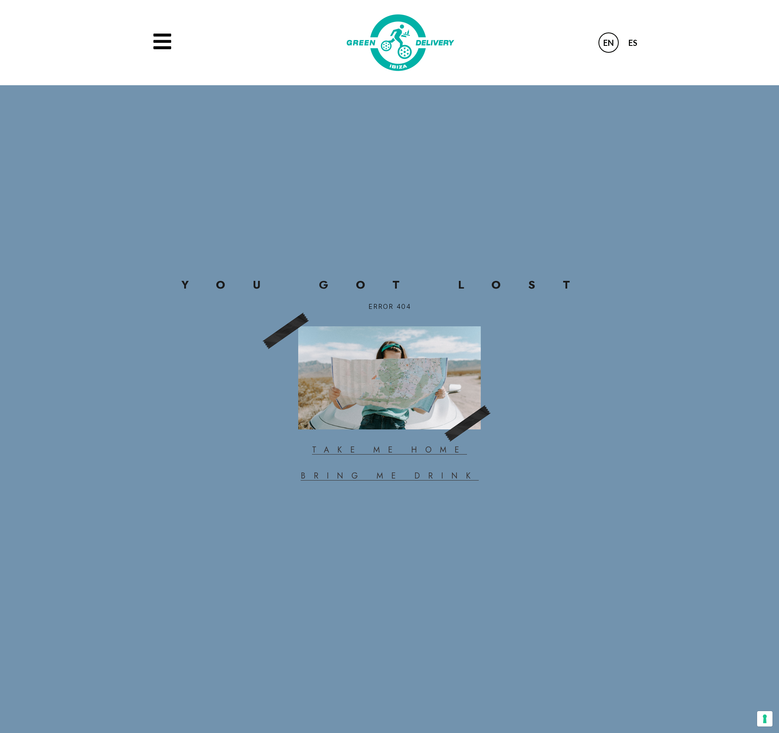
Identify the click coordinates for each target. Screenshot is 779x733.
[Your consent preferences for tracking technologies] (765, 719)
